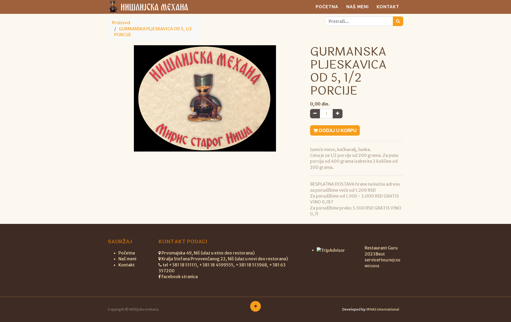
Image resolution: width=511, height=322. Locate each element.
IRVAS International (382, 309)
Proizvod (121, 22)
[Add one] (338, 113)
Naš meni (127, 258)
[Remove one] (315, 113)
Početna (126, 253)
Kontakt (126, 264)
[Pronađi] (398, 21)
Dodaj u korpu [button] (337, 130)
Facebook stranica (180, 276)
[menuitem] (327, 7)
